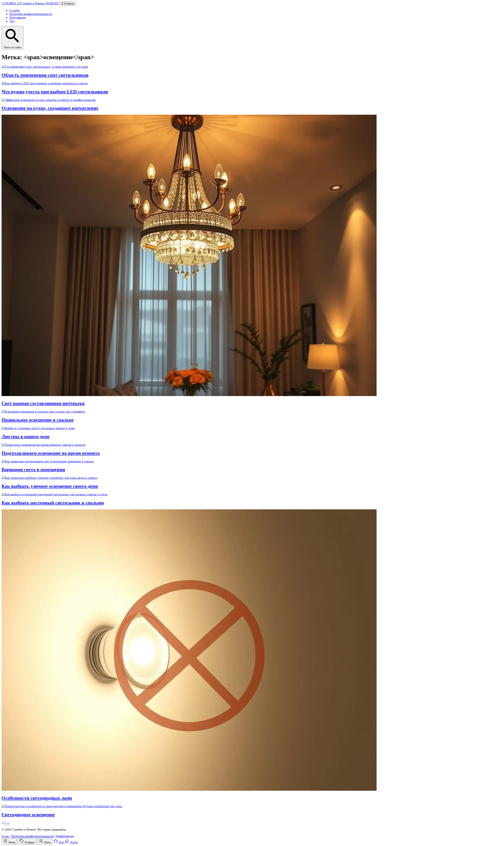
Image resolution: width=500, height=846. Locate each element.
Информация (65, 836)
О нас (5, 836)
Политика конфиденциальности (30, 14)
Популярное (17, 17)
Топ (11, 21)
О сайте (14, 10)
